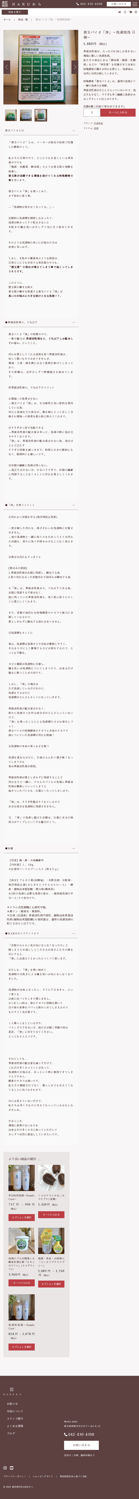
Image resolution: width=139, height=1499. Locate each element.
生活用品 (98, 123)
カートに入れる (117, 112)
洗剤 (96, 128)
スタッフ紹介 (15, 1418)
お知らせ (12, 1404)
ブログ (11, 1433)
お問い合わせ (118, 4)
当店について (15, 1411)
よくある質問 (15, 1426)
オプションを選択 (21, 1217)
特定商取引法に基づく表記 (73, 1476)
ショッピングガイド (43, 1476)
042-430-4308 (91, 4)
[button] (6, 67)
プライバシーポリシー (14, 1476)
